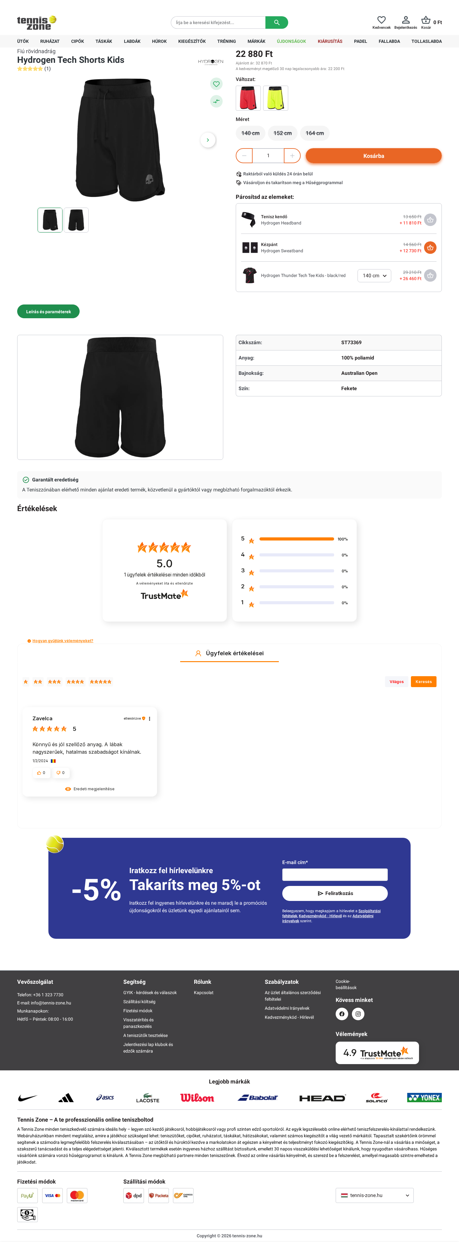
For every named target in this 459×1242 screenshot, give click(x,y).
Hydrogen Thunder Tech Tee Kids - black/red (303, 275)
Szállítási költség (139, 1001)
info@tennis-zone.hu (51, 1002)
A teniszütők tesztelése (145, 1035)
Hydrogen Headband (281, 222)
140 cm (253, 135)
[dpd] (133, 1195)
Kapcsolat (204, 992)
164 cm (318, 135)
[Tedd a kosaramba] (430, 247)
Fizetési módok (137, 1010)
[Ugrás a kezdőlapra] (37, 22)
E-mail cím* (295, 862)
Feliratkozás (339, 893)
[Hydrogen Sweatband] (250, 247)
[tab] (48, 311)
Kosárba (373, 156)
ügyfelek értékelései (164, 575)
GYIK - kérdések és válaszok (150, 992)
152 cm (286, 135)
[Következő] (207, 140)
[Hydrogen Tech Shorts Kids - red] (248, 98)
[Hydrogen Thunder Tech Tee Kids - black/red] (250, 275)
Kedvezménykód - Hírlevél (320, 916)
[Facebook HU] (342, 1014)
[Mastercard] (77, 1195)
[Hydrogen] (210, 62)
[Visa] (52, 1195)
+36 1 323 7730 (53, 5)
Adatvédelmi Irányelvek (287, 1008)
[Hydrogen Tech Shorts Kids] (275, 98)
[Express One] (183, 1195)
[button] (29, 641)
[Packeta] (158, 1195)
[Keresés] (276, 22)
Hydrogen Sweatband (282, 250)
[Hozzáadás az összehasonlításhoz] (216, 101)
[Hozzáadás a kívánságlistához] (216, 84)
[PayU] (27, 1195)
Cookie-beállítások (342, 984)
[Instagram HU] (358, 1014)
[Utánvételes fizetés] (27, 1214)
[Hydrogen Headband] (250, 219)
